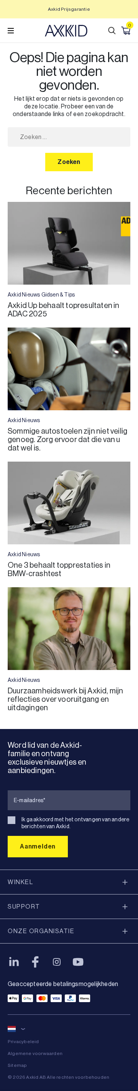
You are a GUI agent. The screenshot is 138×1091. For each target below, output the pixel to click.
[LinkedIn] (14, 962)
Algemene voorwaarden (35, 1053)
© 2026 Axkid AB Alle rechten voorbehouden (58, 1077)
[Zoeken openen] (112, 31)
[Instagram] (57, 962)
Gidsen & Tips (58, 295)
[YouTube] (78, 962)
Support (24, 906)
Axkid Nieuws (24, 295)
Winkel (20, 882)
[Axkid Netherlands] (66, 31)
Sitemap (17, 1065)
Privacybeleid (23, 1041)
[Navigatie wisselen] (11, 30)
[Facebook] (35, 962)
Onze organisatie (41, 931)
